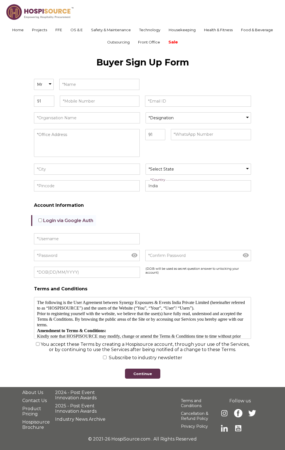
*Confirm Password (167, 255)
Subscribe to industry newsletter (145, 357)
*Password (47, 255)
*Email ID (157, 101)
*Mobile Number (79, 101)
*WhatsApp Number (193, 134)
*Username (48, 238)
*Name (69, 84)
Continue (142, 373)
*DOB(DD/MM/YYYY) (58, 272)
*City (41, 169)
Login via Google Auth (68, 220)
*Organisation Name (57, 117)
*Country (157, 179)
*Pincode (46, 185)
